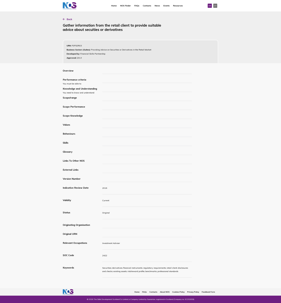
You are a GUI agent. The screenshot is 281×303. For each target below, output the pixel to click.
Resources (178, 5)
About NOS (165, 292)
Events (166, 5)
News (157, 5)
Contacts (147, 5)
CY (215, 6)
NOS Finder (125, 5)
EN (210, 6)
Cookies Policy (178, 292)
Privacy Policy (193, 292)
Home (114, 5)
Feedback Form (208, 292)
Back (69, 19)
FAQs (136, 5)
